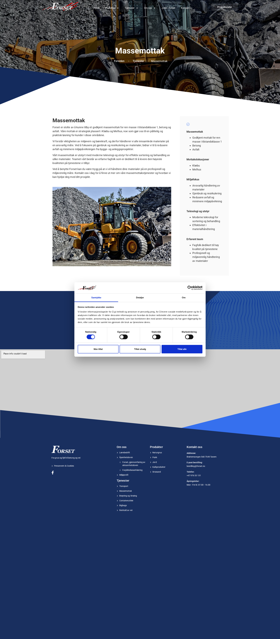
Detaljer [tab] (140, 297)
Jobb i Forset (168, 8)
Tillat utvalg (140, 349)
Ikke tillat (98, 349)
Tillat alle (182, 349)
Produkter (110, 8)
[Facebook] (53, 472)
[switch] (123, 337)
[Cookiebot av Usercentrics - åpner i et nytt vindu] (189, 288)
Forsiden (119, 60)
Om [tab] (184, 297)
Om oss (148, 8)
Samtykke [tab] (96, 297)
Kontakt (185, 8)
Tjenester (129, 8)
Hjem (96, 8)
